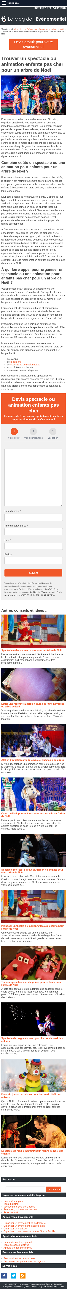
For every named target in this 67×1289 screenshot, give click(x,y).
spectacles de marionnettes (25, 364)
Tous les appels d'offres (16, 1244)
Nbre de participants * (16, 525)
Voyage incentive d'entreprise (19, 1206)
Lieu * (7, 540)
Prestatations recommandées (19, 1258)
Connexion (59, 7)
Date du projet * (12, 511)
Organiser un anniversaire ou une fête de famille (29, 1231)
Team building (11, 1203)
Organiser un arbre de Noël (51, 29)
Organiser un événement (25, 29)
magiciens (15, 361)
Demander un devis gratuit (18, 1242)
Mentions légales (21, 1286)
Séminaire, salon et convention (20, 1209)
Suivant (33, 572)
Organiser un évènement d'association (24, 1225)
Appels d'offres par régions (18, 1247)
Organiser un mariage (15, 1228)
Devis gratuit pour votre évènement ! (33, 44)
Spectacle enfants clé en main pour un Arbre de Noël (31, 650)
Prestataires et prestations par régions (24, 1261)
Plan (62, 1286)
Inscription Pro (42, 7)
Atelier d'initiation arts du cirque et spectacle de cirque (32, 760)
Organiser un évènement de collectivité (25, 1223)
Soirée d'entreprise (13, 1201)
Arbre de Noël (11, 1212)
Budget (8, 554)
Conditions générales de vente (44, 1286)
